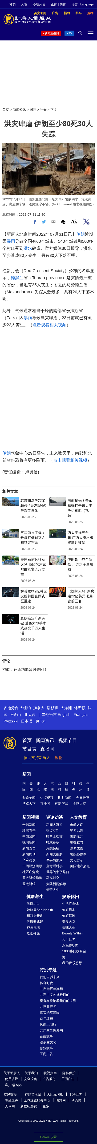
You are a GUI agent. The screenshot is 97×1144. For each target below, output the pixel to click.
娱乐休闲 (70, 896)
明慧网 (61, 1100)
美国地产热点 (80, 866)
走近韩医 (33, 933)
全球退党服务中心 (37, 1100)
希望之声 (11, 1100)
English (64, 715)
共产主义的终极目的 (54, 995)
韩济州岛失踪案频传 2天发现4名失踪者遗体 (33, 505)
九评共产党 (48, 1007)
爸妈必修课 (78, 854)
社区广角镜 (30, 872)
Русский (11, 721)
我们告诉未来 (50, 977)
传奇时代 (46, 983)
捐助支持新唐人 (37, 758)
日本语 (26, 721)
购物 (58, 758)
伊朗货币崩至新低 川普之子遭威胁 (80, 564)
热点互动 (52, 830)
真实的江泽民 (50, 1012)
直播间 (47, 748)
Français (81, 715)
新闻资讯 (19, 109)
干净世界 (75, 1094)
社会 (43, 109)
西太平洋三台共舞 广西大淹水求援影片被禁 (80, 537)
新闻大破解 (54, 854)
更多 (46, 1106)
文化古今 (76, 860)
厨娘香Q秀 (70, 945)
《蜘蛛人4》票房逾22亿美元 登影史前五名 (81, 596)
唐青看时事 (54, 866)
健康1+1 (33, 904)
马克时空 (52, 878)
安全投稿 (30, 1079)
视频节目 (67, 740)
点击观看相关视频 (49, 324)
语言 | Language (82, 4)
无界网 (10, 1106)
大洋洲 (66, 708)
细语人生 (52, 890)
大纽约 (25, 708)
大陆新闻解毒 (56, 884)
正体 (54, 4)
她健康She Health (40, 910)
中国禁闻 (29, 836)
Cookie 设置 (48, 1137)
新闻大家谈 (54, 824)
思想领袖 (52, 848)
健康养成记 (35, 921)
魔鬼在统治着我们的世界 (58, 1001)
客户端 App (13, 1085)
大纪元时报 (55, 1094)
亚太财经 (29, 884)
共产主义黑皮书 (51, 1030)
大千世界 (68, 939)
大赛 (24, 4)
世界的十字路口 (57, 872)
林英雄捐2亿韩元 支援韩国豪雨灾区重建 (33, 596)
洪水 (28, 248)
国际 (33, 109)
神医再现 (33, 927)
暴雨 (11, 241)
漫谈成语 (76, 848)
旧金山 (15, 715)
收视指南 (50, 1073)
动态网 (76, 1100)
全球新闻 (29, 824)
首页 (5, 109)
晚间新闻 (29, 842)
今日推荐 (82, 797)
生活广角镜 (70, 904)
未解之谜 (76, 824)
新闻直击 (29, 848)
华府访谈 (29, 860)
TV (70, 33)
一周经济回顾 (32, 866)
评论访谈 (54, 817)
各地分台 (39, 4)
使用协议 (11, 1079)
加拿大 (38, 708)
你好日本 (68, 910)
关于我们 (31, 1073)
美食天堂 (68, 921)
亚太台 (30, 715)
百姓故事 (46, 1036)
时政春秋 (52, 842)
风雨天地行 (48, 1024)
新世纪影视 (28, 1106)
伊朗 (80, 234)
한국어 (41, 721)
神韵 (12, 4)
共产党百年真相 (51, 989)
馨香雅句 (76, 842)
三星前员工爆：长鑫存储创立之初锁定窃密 (32, 537)
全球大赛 (79, 803)
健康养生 (35, 896)
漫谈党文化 (48, 1042)
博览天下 (29, 803)
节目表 (29, 748)
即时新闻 (64, 797)
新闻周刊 (29, 854)
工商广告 (46, 1054)
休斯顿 (79, 708)
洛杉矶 (52, 708)
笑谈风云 (76, 830)
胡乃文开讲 (35, 916)
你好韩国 (68, 916)
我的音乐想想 (72, 963)
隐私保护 (69, 1073)
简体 (63, 4)
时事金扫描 (54, 836)
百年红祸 (46, 1018)
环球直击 (29, 830)
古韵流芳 (76, 836)
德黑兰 (17, 277)
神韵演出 (61, 803)
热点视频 (46, 797)
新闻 (26, 774)
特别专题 (48, 969)
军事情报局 (54, 860)
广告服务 (49, 1079)
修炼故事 (46, 1048)
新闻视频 (30, 817)
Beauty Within (72, 933)
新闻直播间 (52, 33)
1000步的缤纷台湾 (74, 954)
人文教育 (78, 817)
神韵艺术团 (33, 1094)
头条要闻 (29, 797)
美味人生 (68, 927)
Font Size (74, 221)
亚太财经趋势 (32, 878)
